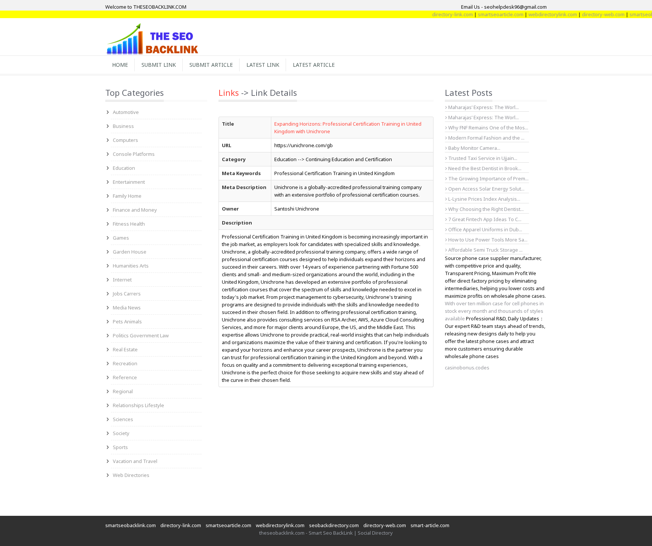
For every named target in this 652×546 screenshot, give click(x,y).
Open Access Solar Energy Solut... (485, 188)
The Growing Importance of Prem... (488, 178)
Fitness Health (129, 223)
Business (123, 126)
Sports (120, 447)
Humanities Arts (131, 265)
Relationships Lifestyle (138, 405)
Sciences (123, 419)
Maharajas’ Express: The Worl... (483, 107)
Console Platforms (134, 154)
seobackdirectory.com (334, 525)
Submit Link (158, 64)
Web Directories (131, 475)
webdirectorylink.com (542, 14)
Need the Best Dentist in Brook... (484, 168)
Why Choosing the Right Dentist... (485, 209)
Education (124, 168)
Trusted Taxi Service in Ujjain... (482, 158)
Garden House (129, 251)
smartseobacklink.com (130, 525)
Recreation (125, 363)
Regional (123, 391)
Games (121, 237)
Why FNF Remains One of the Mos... (487, 127)
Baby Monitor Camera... (473, 148)
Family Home (127, 195)
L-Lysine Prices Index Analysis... (483, 198)
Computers (125, 140)
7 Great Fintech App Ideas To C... (484, 219)
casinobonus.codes (467, 367)
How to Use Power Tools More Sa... (487, 239)
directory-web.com (593, 14)
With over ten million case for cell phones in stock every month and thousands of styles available (494, 311)
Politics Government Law (141, 335)
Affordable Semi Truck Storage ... (485, 249)
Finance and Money (135, 209)
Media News (127, 307)
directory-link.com (442, 14)
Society (121, 433)
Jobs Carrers (127, 293)
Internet (122, 279)
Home (120, 64)
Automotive (126, 112)
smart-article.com (430, 525)
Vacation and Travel (135, 461)
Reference (125, 377)
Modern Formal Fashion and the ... (485, 137)
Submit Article (211, 64)
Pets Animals (127, 321)
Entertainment (129, 181)
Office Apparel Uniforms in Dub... (484, 229)
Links (228, 92)
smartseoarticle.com (491, 14)
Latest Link (262, 64)
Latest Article (314, 64)
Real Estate (125, 349)
